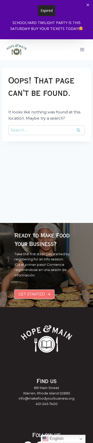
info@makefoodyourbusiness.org (46, 398)
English (56, 438)
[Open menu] (82, 49)
